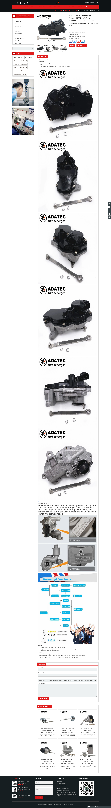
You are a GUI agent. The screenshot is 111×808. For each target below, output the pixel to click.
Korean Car (17, 28)
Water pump (18, 43)
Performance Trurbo (19, 38)
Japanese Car (18, 26)
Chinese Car (18, 21)
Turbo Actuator (74, 10)
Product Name (41, 678)
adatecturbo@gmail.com (63, 790)
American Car (18, 19)
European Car (18, 23)
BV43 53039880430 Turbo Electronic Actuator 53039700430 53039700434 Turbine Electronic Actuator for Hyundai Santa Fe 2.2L (87, 732)
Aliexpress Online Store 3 (20, 67)
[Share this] (70, 41)
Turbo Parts (67, 10)
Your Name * (41, 667)
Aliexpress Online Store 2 (20, 64)
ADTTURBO (28, 57)
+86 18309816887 (62, 783)
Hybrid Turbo (18, 40)
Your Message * (42, 683)
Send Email (82, 45)
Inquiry (72, 45)
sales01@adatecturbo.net (92, 2)
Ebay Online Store (18, 57)
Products (61, 10)
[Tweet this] (74, 41)
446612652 (60, 781)
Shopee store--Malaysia (20, 74)
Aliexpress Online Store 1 (20, 60)
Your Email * (41, 672)
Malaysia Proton (19, 33)
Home (55, 10)
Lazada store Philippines (20, 70)
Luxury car (17, 31)
